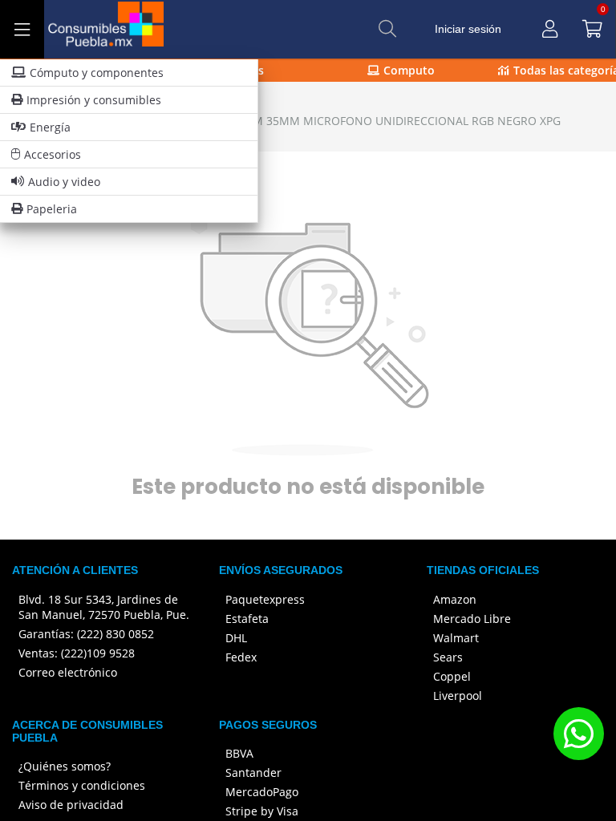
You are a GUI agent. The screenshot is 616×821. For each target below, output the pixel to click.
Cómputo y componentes (97, 72)
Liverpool (457, 695)
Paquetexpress (265, 599)
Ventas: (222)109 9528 (76, 653)
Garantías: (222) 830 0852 (86, 633)
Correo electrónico (67, 672)
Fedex (241, 657)
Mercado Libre (472, 618)
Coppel (452, 676)
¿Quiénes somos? (64, 766)
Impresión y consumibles (93, 99)
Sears (448, 657)
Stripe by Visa (261, 811)
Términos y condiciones (81, 785)
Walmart (456, 637)
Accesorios (52, 154)
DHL (236, 637)
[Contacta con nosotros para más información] (578, 733)
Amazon (454, 599)
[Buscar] (387, 29)
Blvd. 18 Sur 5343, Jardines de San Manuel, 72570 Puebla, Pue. (103, 607)
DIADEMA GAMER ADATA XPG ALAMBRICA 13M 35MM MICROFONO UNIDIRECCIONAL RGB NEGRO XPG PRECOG (288, 128)
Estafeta (247, 618)
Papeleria (51, 208)
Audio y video (64, 181)
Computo (409, 70)
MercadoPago (261, 791)
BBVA (239, 753)
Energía (50, 127)
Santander (253, 772)
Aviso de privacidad (71, 804)
